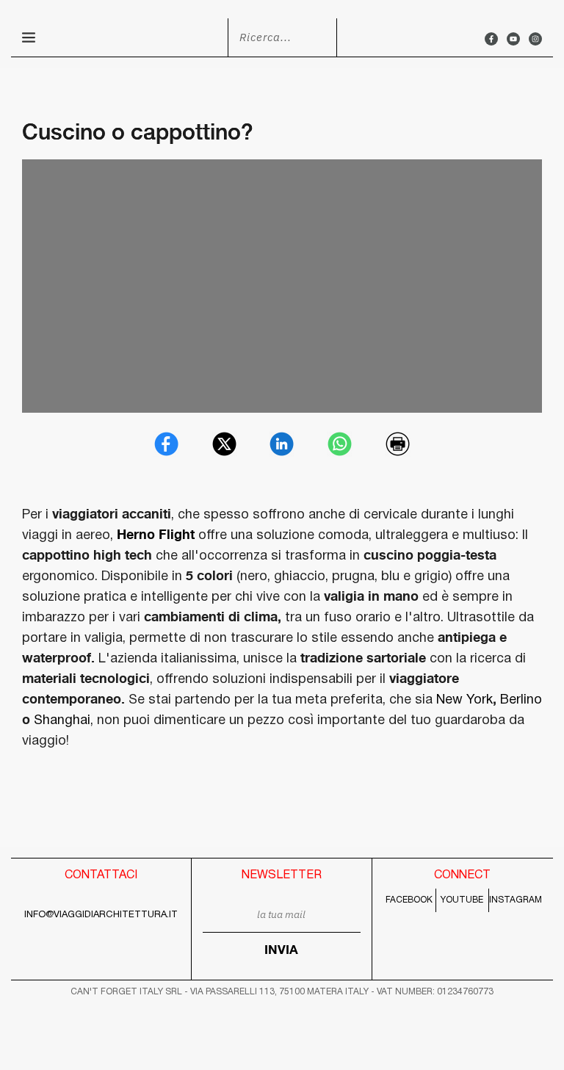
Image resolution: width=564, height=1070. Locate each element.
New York (464, 700)
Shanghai (62, 721)
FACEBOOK (409, 900)
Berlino (521, 700)
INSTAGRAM (515, 900)
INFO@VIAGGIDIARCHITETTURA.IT (101, 915)
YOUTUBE (462, 900)
